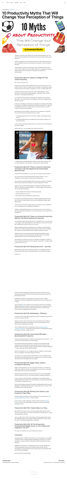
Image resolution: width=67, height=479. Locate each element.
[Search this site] (64, 2)
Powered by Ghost (33, 474)
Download (16, 2)
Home (8, 2)
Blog (21, 2)
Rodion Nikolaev (6, 9)
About (25, 2)
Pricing (11, 2)
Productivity (12, 9)
